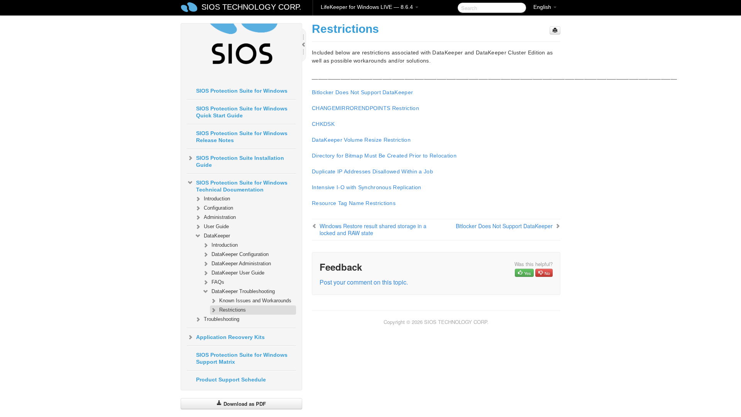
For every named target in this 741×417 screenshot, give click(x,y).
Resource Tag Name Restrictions (354, 203)
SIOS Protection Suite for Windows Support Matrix (242, 358)
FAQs (217, 282)
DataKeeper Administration (241, 263)
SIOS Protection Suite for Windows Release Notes (242, 136)
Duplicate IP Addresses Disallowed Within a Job (372, 171)
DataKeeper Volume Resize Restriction (361, 140)
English (543, 7)
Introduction (217, 199)
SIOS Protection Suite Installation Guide (240, 161)
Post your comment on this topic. (364, 282)
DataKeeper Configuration (240, 254)
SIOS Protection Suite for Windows (242, 91)
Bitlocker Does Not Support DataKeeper (362, 92)
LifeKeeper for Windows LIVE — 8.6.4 (367, 7)
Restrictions (232, 310)
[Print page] (555, 30)
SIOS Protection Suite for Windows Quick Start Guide (242, 112)
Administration (220, 217)
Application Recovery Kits (230, 337)
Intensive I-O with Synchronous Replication (366, 187)
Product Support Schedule (231, 379)
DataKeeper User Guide (237, 273)
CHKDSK (323, 124)
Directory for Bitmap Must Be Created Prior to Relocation (384, 156)
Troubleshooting (221, 319)
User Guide (216, 226)
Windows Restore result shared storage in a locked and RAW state (373, 229)
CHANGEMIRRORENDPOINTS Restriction (365, 108)
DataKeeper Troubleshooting (243, 291)
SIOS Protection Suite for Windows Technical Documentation (242, 186)
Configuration (218, 208)
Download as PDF (244, 403)
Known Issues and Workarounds (255, 300)
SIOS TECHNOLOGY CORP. (251, 7)
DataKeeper (217, 236)
